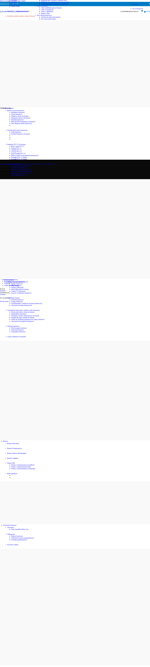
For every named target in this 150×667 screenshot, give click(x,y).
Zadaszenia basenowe (18, 175)
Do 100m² (14, 4)
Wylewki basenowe (17, 330)
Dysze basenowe (16, 114)
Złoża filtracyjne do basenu (20, 289)
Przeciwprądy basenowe (19, 328)
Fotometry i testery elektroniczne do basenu (25, 316)
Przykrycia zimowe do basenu (21, 173)
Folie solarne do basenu (18, 168)
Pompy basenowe (17, 284)
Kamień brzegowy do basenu (20, 134)
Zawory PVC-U (16, 152)
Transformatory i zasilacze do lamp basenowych (26, 303)
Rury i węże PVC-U (17, 146)
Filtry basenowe (16, 285)
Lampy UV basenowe (18, 291)
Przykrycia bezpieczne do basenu (22, 169)
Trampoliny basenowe (18, 332)
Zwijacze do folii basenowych (21, 166)
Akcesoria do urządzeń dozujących (22, 321)
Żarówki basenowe (17, 300)
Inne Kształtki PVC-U (18, 153)
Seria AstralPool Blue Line (19, 529)
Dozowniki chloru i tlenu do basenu (22, 312)
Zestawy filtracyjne (17, 287)
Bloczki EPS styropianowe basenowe (23, 121)
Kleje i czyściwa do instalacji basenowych (24, 155)
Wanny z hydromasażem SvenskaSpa (23, 469)
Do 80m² (14, 2)
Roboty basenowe (17, 536)
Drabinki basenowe (17, 120)
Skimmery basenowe (18, 112)
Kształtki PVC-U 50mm (19, 157)
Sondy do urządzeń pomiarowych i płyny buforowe (27, 319)
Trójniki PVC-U (16, 150)
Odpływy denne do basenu (20, 116)
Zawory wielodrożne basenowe (21, 293)
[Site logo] (7, 11)
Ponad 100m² (15, 6)
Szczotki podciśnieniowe (19, 540)
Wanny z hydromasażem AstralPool (22, 465)
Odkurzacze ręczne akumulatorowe (22, 538)
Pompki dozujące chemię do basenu (22, 317)
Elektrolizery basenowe (18, 314)
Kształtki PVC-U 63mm (19, 159)
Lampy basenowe (17, 301)
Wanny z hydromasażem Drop (21, 467)
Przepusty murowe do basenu (20, 118)
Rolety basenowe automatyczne (21, 171)
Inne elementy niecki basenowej (21, 123)
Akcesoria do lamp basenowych (21, 305)
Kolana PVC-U (16, 148)
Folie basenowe (16, 132)
